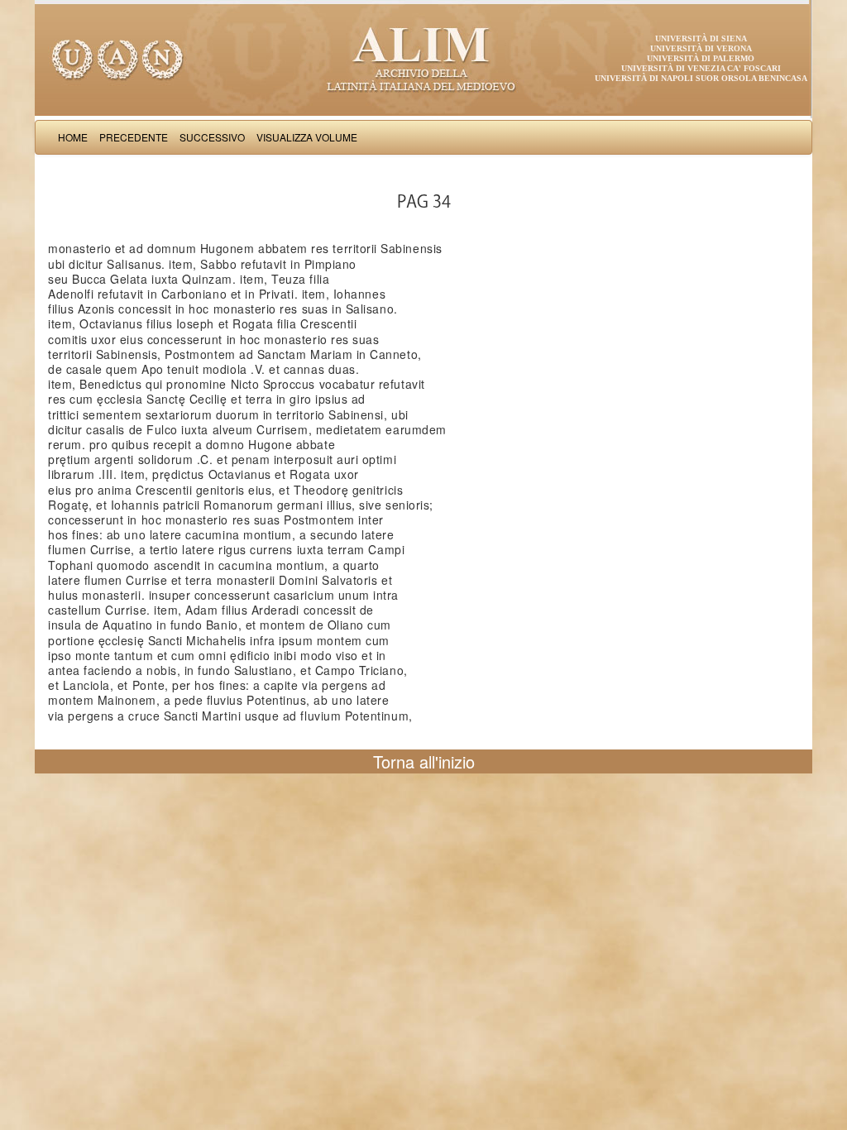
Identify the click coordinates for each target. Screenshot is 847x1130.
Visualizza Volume (306, 137)
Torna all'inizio (424, 761)
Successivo (212, 137)
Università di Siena (701, 38)
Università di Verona (701, 48)
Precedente (133, 137)
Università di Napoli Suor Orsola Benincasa (701, 78)
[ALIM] (423, 58)
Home (73, 137)
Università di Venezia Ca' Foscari (701, 68)
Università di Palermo (700, 58)
